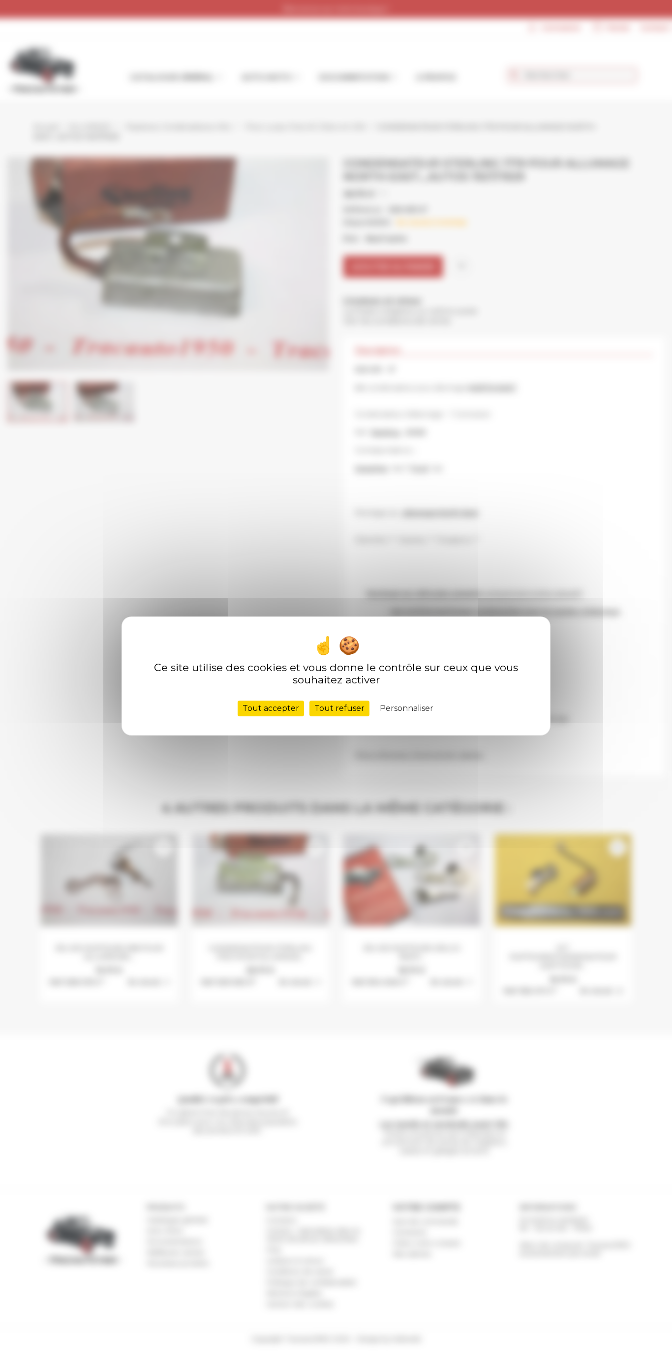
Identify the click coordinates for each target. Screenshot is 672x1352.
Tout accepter (271, 708)
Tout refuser (339, 708)
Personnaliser (406, 708)
